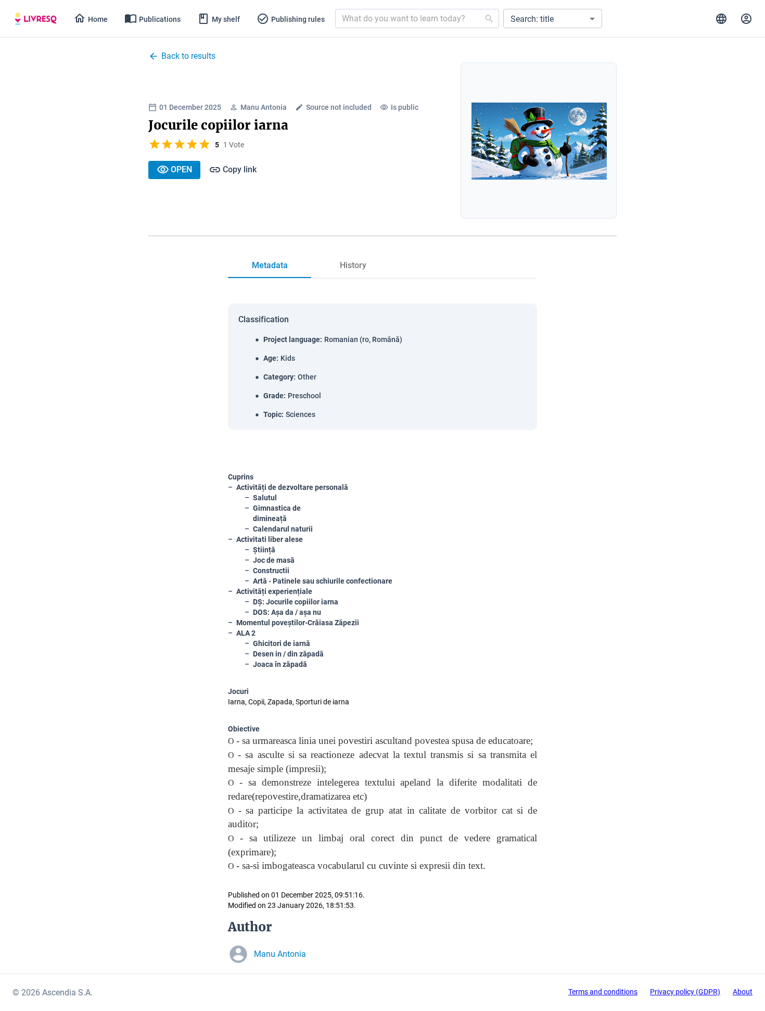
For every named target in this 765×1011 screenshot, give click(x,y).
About (743, 992)
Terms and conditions (603, 992)
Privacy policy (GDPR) (685, 992)
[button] (552, 18)
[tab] (35, 18)
